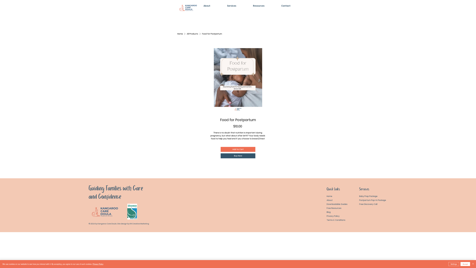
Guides (337, 204)
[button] (259, 6)
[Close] (473, 264)
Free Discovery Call (368, 204)
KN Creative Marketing (139, 223)
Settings (454, 264)
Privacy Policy (98, 264)
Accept (465, 264)
